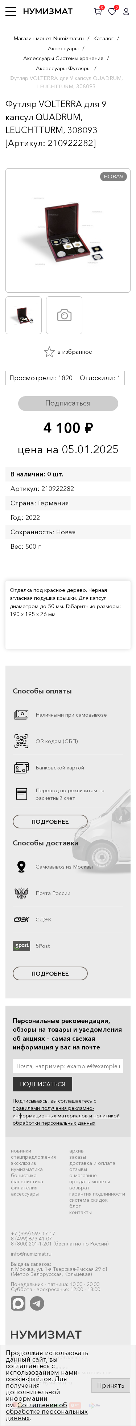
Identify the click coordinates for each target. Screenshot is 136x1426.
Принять (110, 1385)
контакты (80, 1212)
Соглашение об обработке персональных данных (47, 1411)
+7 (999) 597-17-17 (33, 1233)
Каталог (103, 38)
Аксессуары (63, 48)
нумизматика (27, 1169)
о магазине (83, 1175)
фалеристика (27, 1181)
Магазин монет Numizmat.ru (48, 38)
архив (76, 1150)
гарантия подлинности (97, 1194)
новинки (21, 1150)
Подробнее (50, 821)
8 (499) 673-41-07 (31, 1238)
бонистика (24, 1175)
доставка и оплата (92, 1163)
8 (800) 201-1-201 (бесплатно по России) (59, 1243)
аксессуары (25, 1194)
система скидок (88, 1200)
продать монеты (89, 1181)
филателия (24, 1187)
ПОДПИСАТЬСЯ (42, 1084)
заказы (77, 1157)
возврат (79, 1187)
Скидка (21, 157)
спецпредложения (33, 1157)
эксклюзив (23, 1163)
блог (75, 1206)
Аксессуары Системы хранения (63, 58)
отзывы (78, 1169)
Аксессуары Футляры (63, 68)
